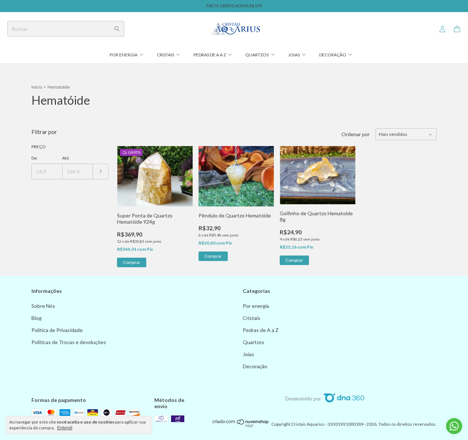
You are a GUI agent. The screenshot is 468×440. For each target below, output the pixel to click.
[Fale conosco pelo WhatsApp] (454, 426)
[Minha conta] (442, 29)
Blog (36, 318)
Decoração (332, 54)
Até (65, 158)
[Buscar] (117, 29)
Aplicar (101, 171)
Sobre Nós (43, 306)
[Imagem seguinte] (181, 171)
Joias (294, 54)
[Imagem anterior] (127, 171)
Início (36, 87)
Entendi (64, 427)
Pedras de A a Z (209, 54)
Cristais (165, 54)
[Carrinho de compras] (457, 29)
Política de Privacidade (57, 330)
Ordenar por (355, 134)
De (34, 158)
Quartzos (257, 54)
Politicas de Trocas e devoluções (68, 342)
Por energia (123, 54)
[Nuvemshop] (240, 426)
